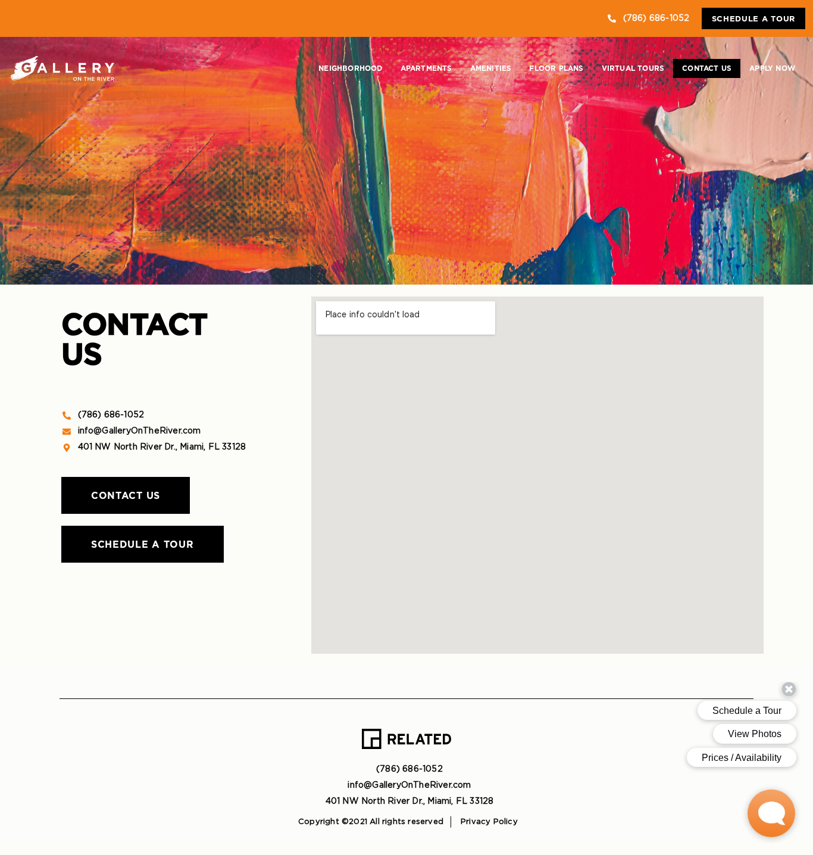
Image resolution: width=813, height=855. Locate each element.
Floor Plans (556, 68)
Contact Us (706, 68)
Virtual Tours (633, 68)
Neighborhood (350, 68)
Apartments (426, 68)
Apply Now (772, 68)
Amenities (491, 68)
